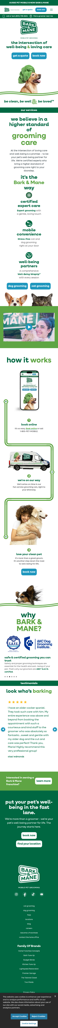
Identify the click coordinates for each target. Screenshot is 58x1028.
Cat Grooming (29, 906)
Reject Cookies (38, 1016)
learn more (43, 781)
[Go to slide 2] (7, 676)
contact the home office (29, 937)
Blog (29, 924)
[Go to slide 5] (14, 676)
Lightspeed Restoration (29, 969)
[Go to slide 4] (11, 676)
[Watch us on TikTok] (33, 894)
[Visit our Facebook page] (24, 894)
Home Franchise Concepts (29, 951)
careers (29, 928)
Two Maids (29, 982)
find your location (29, 843)
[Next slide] (55, 729)
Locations (29, 919)
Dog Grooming (29, 910)
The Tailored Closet (29, 978)
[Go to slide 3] (9, 676)
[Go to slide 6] (16, 676)
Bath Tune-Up (29, 955)
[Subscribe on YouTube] (41, 894)
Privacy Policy (29, 992)
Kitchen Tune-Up (29, 964)
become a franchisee (29, 933)
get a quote (28, 10)
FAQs (29, 915)
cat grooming (40, 286)
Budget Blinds (29, 960)
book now (41, 10)
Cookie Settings (29, 1024)
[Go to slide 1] (5, 676)
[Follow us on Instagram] (16, 894)
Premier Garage (29, 973)
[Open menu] (51, 10)
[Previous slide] (3, 729)
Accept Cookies (19, 1016)
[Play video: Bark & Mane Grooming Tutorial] (29, 327)
